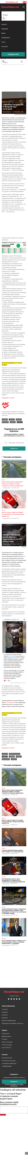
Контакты (5, 1015)
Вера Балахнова (7, 111)
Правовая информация (9, 1020)
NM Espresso (5, 1033)
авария (4, 753)
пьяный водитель (6, 759)
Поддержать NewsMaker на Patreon (12, 1023)
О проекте (5, 1009)
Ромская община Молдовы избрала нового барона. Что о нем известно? (12, 851)
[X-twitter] (11, 999)
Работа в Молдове (7, 1042)
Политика (5, 101)
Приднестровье (6, 1036)
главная (12, 419)
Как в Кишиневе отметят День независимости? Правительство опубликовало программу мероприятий (13, 880)
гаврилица (5, 419)
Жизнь (3, 479)
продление (12, 422)
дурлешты (12, 756)
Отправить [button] (3, 1115)
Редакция (5, 1012)
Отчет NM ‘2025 (6, 1047)
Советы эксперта (7, 1045)
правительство (5, 422)
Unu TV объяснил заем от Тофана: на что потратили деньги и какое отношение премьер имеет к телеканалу (14, 942)
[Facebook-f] (8, 999)
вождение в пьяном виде (14, 753)
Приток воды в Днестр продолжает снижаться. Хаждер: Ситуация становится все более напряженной (12, 483)
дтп (5, 756)
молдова (19, 756)
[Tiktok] (16, 999)
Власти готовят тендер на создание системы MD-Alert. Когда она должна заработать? (13, 514)
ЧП (19, 422)
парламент (18, 419)
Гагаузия (4, 1039)
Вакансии (5, 1017)
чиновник (14, 759)
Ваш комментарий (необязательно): (9, 1103)
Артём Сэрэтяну (6, 487)
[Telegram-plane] (19, 999)
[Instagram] (14, 999)
